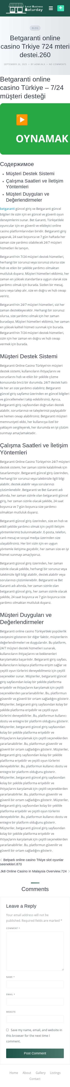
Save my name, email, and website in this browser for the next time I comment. (34, 1035)
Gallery (41, 1073)
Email (10, 994)
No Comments (57, 64)
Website (11, 1011)
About (27, 1073)
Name (10, 977)
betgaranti (7, 209)
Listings (55, 1073)
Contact (35, 1079)
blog (35, 28)
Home (14, 1073)
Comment (13, 928)
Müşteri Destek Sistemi (30, 173)
